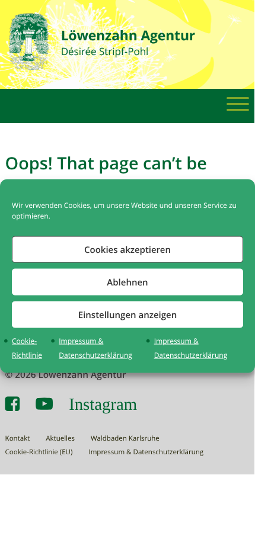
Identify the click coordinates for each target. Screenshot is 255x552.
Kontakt (17, 438)
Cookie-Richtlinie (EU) (39, 452)
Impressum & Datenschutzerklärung (145, 452)
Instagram (103, 404)
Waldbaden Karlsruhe (125, 438)
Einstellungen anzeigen (127, 314)
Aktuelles (60, 438)
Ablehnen (127, 281)
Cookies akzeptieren (127, 249)
